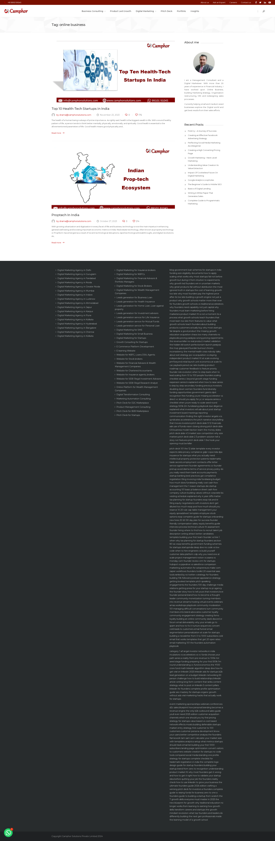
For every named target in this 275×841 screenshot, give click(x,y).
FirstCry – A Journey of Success (202, 131)
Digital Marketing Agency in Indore (75, 294)
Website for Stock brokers (129, 359)
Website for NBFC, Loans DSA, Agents (135, 354)
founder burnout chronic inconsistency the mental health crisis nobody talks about (195, 351)
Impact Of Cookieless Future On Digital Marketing (203, 174)
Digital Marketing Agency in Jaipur (74, 307)
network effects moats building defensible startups (195, 724)
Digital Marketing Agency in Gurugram (76, 274)
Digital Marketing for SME (129, 330)
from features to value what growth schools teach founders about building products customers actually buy (193, 324)
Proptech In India (65, 215)
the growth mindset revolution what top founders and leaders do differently (196, 813)
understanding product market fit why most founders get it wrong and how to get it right (196, 772)
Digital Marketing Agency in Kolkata (75, 319)
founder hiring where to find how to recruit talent (194, 530)
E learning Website (125, 350)
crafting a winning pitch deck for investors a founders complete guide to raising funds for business (196, 789)
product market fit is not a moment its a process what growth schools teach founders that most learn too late (195, 317)
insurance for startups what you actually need (192, 455)
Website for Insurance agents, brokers (135, 374)
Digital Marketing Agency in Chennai (75, 332)
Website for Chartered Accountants (134, 370)
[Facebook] (256, 2)
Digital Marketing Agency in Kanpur (75, 311)
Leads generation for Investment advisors (137, 313)
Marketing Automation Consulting (133, 398)
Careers (233, 2)
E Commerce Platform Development (135, 346)
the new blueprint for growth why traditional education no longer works (196, 803)
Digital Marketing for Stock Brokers (134, 286)
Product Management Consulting (133, 407)
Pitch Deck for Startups (128, 415)
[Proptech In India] (113, 178)
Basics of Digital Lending (199, 188)
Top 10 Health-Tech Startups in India (80, 109)
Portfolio (181, 11)
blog (172, 270)
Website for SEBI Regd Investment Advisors (138, 378)
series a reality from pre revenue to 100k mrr (197, 658)
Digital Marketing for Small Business (134, 334)
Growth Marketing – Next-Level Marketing (202, 159)
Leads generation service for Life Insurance (137, 317)
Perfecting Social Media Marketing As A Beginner (204, 144)
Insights (194, 11)
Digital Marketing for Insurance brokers (135, 270)
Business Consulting (92, 11)
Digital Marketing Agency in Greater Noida (78, 286)
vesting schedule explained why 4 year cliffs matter (195, 496)
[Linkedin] (265, 2)
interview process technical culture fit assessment (195, 527)
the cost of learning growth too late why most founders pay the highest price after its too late (196, 293)
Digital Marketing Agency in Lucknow (76, 299)
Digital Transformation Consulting (133, 394)
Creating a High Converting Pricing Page (204, 151)
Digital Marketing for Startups (131, 338)
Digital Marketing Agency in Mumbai (75, 290)
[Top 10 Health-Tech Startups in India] (113, 71)
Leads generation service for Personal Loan (138, 325)
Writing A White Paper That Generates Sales (200, 194)
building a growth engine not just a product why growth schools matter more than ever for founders (196, 300)
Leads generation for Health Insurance (135, 301)
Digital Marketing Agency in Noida (74, 282)
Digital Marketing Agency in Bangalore (76, 328)
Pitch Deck (166, 11)
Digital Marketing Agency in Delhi (74, 270)
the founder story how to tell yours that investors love (196, 591)
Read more (56, 133)
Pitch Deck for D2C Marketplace (132, 403)
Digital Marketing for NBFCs (130, 274)
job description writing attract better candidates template (196, 533)
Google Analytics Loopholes (201, 180)
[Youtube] (269, 2)
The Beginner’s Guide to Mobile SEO (205, 184)
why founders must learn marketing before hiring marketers (194, 310)
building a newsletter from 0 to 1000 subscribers (194, 636)
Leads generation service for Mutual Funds (137, 321)
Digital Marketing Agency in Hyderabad (77, 323)
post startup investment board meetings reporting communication (195, 413)
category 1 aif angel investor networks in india (192, 651)
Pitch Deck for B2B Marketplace (132, 411)
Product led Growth (120, 11)
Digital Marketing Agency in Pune (74, 315)
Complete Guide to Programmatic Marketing (204, 202)
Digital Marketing (145, 11)
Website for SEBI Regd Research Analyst (137, 383)
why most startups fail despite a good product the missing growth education (196, 331)
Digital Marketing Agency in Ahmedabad (77, 303)
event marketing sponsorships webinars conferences (196, 704)
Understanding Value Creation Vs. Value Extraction (203, 166)
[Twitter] (260, 2)
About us (205, 2)
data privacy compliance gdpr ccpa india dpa (200, 452)
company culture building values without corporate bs (196, 493)
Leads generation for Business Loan (134, 297)
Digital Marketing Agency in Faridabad (76, 278)
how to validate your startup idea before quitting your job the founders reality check (195, 779)
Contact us (246, 2)
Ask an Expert (219, 2)
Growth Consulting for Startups (132, 342)
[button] (8, 832)
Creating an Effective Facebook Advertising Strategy (203, 137)
